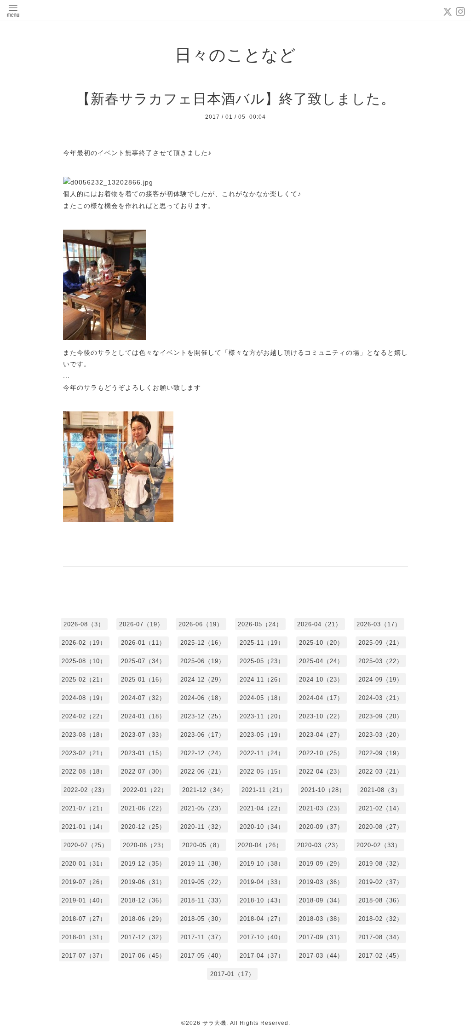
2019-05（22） (202, 882)
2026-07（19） (141, 624)
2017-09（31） (321, 937)
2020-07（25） (85, 845)
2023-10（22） (321, 716)
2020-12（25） (143, 826)
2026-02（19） (84, 642)
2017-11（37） (202, 937)
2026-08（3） (83, 624)
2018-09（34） (321, 900)
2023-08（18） (84, 734)
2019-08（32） (380, 863)
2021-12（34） (204, 789)
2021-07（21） (84, 808)
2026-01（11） (143, 642)
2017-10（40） (262, 937)
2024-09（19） (380, 679)
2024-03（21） (380, 697)
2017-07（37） (84, 955)
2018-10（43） (262, 900)
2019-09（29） (321, 863)
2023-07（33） (143, 734)
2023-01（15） (143, 753)
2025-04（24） (321, 661)
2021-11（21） (263, 789)
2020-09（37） (321, 826)
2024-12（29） (202, 679)
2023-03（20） (380, 734)
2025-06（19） (202, 661)
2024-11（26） (262, 679)
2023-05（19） (262, 734)
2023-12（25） (202, 716)
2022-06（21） (202, 771)
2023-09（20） (380, 716)
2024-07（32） (143, 697)
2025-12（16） (202, 642)
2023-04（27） (321, 734)
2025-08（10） (84, 661)
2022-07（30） (143, 771)
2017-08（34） (380, 937)
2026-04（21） (319, 624)
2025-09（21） (380, 642)
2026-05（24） (260, 624)
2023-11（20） (262, 716)
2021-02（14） (380, 808)
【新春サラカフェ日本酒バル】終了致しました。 (235, 98)
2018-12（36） (143, 900)
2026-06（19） (200, 624)
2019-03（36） (321, 882)
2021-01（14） (84, 826)
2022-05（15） (262, 771)
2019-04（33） (262, 882)
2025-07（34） (143, 661)
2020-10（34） (262, 826)
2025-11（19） (262, 642)
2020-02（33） (378, 845)
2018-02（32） (380, 918)
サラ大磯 (214, 1023)
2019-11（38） (202, 863)
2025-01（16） (143, 679)
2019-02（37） (380, 882)
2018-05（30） (202, 918)
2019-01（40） (84, 900)
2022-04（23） (321, 771)
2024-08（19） (84, 697)
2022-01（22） (145, 789)
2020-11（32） (202, 826)
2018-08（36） (380, 900)
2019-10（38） (262, 863)
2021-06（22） (143, 808)
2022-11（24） (262, 753)
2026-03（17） (378, 624)
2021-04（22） (262, 808)
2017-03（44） (321, 955)
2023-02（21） (84, 753)
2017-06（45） (143, 955)
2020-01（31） (84, 863)
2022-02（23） (85, 789)
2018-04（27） (262, 918)
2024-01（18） (143, 716)
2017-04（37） (262, 955)
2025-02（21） (84, 679)
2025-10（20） (321, 642)
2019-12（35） (143, 863)
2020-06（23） (145, 845)
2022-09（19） (380, 753)
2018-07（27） (84, 918)
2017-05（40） (202, 955)
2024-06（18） (202, 697)
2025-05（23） (262, 661)
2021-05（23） (202, 808)
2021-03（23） (321, 808)
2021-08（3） (380, 789)
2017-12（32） (143, 937)
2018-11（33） (202, 900)
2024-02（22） (84, 716)
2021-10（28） (323, 789)
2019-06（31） (143, 882)
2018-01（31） (84, 937)
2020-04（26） (260, 845)
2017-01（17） (232, 974)
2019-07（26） (84, 882)
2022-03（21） (380, 771)
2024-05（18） (262, 697)
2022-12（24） (202, 753)
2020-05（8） (202, 845)
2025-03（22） (380, 661)
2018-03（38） (321, 918)
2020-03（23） (319, 845)
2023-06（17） (202, 734)
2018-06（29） (143, 918)
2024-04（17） (321, 697)
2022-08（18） (84, 771)
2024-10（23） (321, 679)
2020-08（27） (380, 826)
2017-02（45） (380, 955)
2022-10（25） (321, 753)
